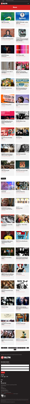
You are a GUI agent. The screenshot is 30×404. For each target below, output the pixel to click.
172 (9, 347)
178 (20, 347)
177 (18, 347)
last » (15, 349)
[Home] (4, 3)
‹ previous (5, 347)
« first (2, 347)
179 (22, 347)
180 (24, 347)
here (3, 392)
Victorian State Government (9, 393)
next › (27, 347)
